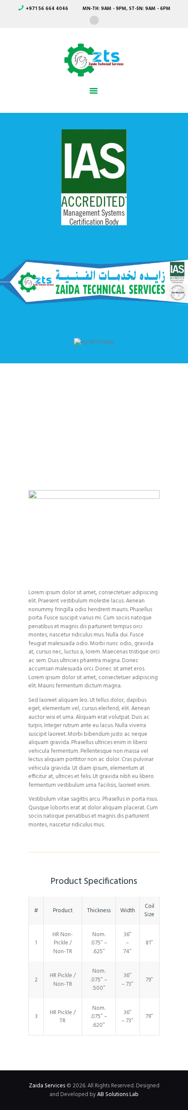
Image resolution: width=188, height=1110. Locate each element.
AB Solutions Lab (118, 1094)
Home (50, 420)
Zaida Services (47, 1085)
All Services (96, 420)
